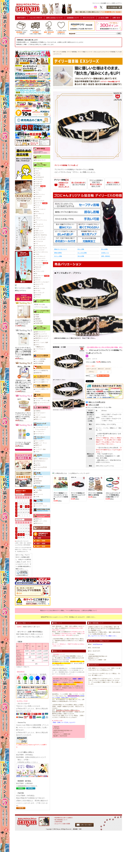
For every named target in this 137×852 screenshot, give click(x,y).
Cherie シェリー (39, 233)
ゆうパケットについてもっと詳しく (30, 637)
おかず (37, 340)
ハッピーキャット (40, 256)
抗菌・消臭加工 (105, 256)
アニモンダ (38, 181)
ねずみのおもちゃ (40, 461)
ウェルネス (38, 196)
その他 (37, 496)
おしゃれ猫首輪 (39, 361)
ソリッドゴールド (40, 239)
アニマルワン (39, 179)
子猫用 (37, 316)
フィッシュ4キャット (41, 260)
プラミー (37, 269)
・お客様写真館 (57, 821)
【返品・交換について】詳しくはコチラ (63, 722)
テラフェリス (39, 241)
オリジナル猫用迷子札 (41, 370)
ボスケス (37, 280)
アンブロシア (39, 188)
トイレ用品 (38, 490)
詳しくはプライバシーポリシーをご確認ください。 (103, 636)
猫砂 (36, 492)
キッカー (37, 469)
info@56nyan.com (97, 644)
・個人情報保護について (60, 819)
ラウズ (37, 286)
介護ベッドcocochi (40, 417)
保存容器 (37, 483)
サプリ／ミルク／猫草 (41, 342)
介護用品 (37, 410)
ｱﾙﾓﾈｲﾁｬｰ (37, 186)
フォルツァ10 (39, 263)
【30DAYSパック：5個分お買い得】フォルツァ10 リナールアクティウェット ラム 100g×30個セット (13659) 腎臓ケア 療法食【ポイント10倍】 (23, 385)
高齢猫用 (37, 319)
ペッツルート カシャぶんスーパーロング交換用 (23, 443)
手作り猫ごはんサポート (42, 336)
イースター (38, 190)
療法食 (36, 304)
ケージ (37, 447)
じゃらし (37, 463)
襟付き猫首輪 (39, 363)
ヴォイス (37, 198)
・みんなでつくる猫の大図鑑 (61, 823)
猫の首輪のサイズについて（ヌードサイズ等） (90, 417)
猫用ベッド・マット (41, 443)
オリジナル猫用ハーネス (42, 380)
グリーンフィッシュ (41, 220)
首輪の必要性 (58, 252)
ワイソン (37, 297)
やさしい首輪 (58, 256)
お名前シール (105, 252)
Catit (36, 215)
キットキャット (39, 213)
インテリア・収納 (40, 449)
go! (36, 222)
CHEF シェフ (39, 230)
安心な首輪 (81, 256)
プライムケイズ (39, 265)
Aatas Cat (37, 173)
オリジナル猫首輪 (61, 51)
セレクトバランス (40, 237)
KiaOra (37, 211)
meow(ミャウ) (39, 284)
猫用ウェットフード (41, 334)
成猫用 (37, 314)
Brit (36, 273)
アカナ (37, 171)
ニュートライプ (39, 250)
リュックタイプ (40, 429)
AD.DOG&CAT (39, 177)
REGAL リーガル (40, 288)
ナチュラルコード (40, 245)
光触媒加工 (109, 456)
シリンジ (37, 415)
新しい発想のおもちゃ (41, 458)
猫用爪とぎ (38, 445)
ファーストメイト (40, 258)
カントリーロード (40, 209)
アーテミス (38, 168)
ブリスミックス (39, 271)
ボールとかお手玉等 (41, 467)
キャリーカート (39, 433)
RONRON (38, 295)
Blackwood (38, 267)
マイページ (95, 3)
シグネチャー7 (39, 226)
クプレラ (37, 218)
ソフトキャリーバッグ (41, 427)
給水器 (37, 478)
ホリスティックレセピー (42, 282)
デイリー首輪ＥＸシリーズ (85, 51)
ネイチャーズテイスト (41, 252)
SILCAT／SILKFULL (41, 235)
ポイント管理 (111, 3)
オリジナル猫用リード (41, 382)
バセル (37, 254)
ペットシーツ (39, 494)
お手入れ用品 (39, 503)
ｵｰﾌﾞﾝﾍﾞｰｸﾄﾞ (38, 203)
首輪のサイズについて (60, 249)
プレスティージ (39, 275)
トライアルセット (40, 349)
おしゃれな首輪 (82, 252)
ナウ (36, 243)
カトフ (37, 207)
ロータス (37, 290)
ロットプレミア (39, 292)
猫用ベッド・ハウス (41, 521)
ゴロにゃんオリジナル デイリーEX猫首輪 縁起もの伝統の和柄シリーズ (113, 495)
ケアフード (37, 307)
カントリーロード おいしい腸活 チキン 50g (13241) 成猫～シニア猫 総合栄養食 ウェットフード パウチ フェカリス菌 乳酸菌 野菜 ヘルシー (23, 352)
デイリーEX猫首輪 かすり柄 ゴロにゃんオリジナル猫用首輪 (78, 495)
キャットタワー (39, 441)
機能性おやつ (40, 347)
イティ (37, 192)
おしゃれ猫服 (39, 398)
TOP (54, 51)
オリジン (37, 205)
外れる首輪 (104, 249)
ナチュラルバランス (41, 248)
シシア (37, 228)
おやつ (37, 344)
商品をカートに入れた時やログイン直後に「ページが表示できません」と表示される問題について (68, 610)
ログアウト (119, 3)
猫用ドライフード (40, 332)
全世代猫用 (38, 321)
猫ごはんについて (40, 160)
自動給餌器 (38, 481)
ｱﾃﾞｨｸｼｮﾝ (37, 175)
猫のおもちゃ (39, 523)
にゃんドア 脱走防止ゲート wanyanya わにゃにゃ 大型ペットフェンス (23, 322)
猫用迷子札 (38, 372)
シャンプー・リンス (41, 506)
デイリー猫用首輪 (40, 359)
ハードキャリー (39, 431)
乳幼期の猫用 (39, 323)
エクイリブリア (39, 201)
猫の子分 (37, 465)
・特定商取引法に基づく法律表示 (63, 817)
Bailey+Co (38, 277)
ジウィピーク (39, 224)
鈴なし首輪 (81, 249)
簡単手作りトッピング (41, 338)
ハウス (37, 451)
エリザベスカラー (40, 413)
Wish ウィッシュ (40, 194)
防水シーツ (38, 419)
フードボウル (39, 476)
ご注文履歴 (103, 3)
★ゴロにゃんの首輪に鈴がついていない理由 (98, 407)
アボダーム (38, 183)
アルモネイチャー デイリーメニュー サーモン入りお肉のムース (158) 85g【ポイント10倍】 (23, 415)
